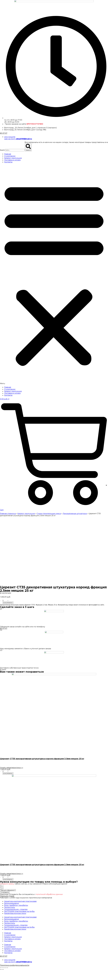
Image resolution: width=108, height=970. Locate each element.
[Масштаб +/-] (7, 967)
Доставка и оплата (12, 160)
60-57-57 (3, 133)
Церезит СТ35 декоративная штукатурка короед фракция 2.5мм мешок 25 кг (42, 864)
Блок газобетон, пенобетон (16, 905)
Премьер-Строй (7, 896)
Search (2, 150)
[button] (54, 274)
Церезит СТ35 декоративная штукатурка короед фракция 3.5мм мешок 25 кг (42, 758)
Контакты (8, 162)
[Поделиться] (3, 967)
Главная (7, 154)
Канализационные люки (15, 913)
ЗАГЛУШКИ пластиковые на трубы (19, 911)
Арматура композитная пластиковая (20, 901)
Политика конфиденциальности (14, 965)
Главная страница (8, 514)
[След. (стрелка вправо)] (3, 969)
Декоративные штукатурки (75, 514)
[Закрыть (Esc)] (1, 967)
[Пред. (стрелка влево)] (1, 969)
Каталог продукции (13, 158)
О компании (9, 156)
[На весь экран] (5, 967)
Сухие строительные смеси (49, 514)
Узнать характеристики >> (11, 768)
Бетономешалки (11, 903)
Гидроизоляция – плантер (16, 909)
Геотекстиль (9, 907)
